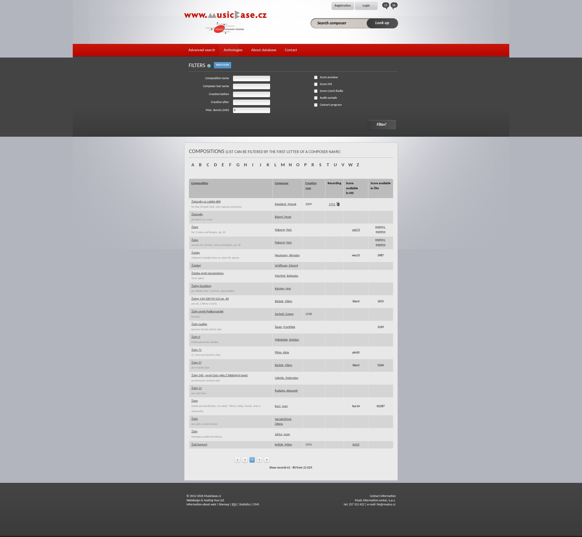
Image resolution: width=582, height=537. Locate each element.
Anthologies (233, 50)
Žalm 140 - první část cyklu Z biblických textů (219, 375)
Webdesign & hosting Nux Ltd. (205, 500)
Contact (291, 50)
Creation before (219, 94)
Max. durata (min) (217, 110)
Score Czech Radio (331, 91)
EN (394, 5)
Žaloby (195, 253)
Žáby (194, 432)
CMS (256, 504)
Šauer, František (285, 327)
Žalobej (196, 265)
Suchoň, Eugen (284, 314)
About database (263, 50)
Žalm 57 (196, 363)
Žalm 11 (196, 388)
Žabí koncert (199, 444)
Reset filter (222, 65)
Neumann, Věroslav (287, 255)
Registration (343, 6)
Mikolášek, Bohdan (287, 340)
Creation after (220, 102)
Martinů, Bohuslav (286, 276)
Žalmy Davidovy (201, 286)
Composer (281, 183)
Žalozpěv (197, 214)
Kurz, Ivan (281, 406)
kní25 (356, 444)
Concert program (331, 105)
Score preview (329, 77)
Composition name (217, 78)
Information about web (201, 504)
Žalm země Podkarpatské (207, 311)
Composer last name (216, 86)
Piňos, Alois (282, 352)
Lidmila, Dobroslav (286, 378)
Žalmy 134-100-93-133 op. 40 (210, 299)
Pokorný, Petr (283, 230)
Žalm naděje (199, 324)
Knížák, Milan (283, 444)
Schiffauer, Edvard (286, 265)
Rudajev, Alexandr (286, 391)
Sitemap (224, 504)
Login (366, 6)
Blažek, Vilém (283, 301)
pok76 (356, 230)
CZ (385, 5)
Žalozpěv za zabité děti (206, 202)
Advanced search (201, 50)
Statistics (245, 504)
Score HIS (326, 84)
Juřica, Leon (282, 434)
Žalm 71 (196, 350)
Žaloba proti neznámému (207, 273)
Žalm (194, 401)
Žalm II (195, 337)
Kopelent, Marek (285, 204)
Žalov (194, 227)
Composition (199, 183)
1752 (332, 204)
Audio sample (328, 98)
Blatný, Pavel (283, 217)
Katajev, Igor (283, 288)
